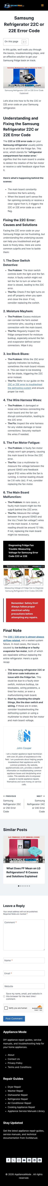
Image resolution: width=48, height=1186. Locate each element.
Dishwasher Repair (18, 1095)
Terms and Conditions (19, 1067)
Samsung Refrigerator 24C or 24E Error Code (36, 804)
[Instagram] (19, 1160)
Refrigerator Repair (18, 1099)
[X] (13, 1160)
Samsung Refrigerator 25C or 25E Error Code (12, 804)
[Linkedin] (34, 1160)
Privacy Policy (15, 1063)
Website (8, 986)
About (11, 1055)
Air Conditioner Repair (19, 1103)
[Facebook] (8, 1160)
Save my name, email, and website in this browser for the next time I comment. (24, 996)
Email (8, 973)
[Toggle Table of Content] (23, 42)
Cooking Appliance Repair (21, 1107)
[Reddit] (39, 1160)
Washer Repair (15, 1091)
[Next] (40, 859)
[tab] (18, 886)
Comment (10, 922)
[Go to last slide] (7, 859)
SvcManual (31, 1138)
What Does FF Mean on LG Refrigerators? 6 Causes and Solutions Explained (23, 872)
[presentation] (24, 849)
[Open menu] (42, 5)
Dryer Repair (14, 1087)
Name (8, 960)
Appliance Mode (15, 1032)
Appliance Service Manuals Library (26, 1111)
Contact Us (14, 1059)
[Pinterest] (29, 1160)
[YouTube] (24, 1160)
